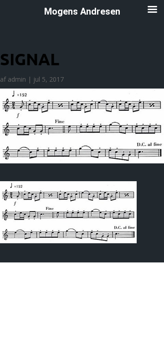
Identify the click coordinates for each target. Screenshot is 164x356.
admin (17, 79)
